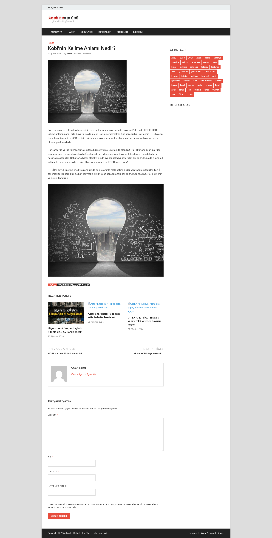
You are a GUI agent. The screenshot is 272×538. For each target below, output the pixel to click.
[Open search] (222, 32)
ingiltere (194, 76)
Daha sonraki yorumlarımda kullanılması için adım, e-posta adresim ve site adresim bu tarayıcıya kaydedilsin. (104, 506)
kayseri (187, 81)
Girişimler (104, 32)
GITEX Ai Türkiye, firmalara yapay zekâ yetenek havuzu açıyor (144, 321)
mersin (191, 85)
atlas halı (196, 62)
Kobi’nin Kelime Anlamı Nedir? (73, 285)
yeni (173, 94)
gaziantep (183, 71)
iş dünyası (175, 81)
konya (174, 85)
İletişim (138, 32)
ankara (185, 62)
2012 (173, 58)
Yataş (206, 90)
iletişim (184, 76)
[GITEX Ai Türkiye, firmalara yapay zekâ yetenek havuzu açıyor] (146, 308)
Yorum (53, 415)
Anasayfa (56, 32)
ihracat (174, 76)
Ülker (181, 94)
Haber (71, 32)
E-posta (53, 472)
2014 (190, 58)
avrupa (206, 62)
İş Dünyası (87, 32)
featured (215, 67)
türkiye (198, 90)
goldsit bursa (197, 71)
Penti (217, 85)
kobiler (218, 81)
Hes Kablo (210, 71)
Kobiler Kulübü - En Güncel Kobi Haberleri (86, 533)
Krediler (122, 32)
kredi (182, 85)
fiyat (173, 71)
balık (215, 62)
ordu (200, 85)
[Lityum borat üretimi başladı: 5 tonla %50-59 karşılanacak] (66, 314)
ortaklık (208, 85)
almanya (217, 58)
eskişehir (194, 67)
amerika (175, 62)
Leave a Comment (82, 54)
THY (189, 90)
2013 (182, 58)
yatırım (215, 90)
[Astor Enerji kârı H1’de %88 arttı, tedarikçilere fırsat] (106, 307)
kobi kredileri (206, 81)
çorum (190, 94)
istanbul (205, 76)
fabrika (204, 67)
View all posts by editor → (85, 374)
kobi (195, 81)
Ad (50, 457)
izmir (214, 76)
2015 (198, 58)
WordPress (206, 533)
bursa (173, 67)
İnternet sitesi (57, 486)
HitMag (220, 533)
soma (181, 90)
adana (207, 58)
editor (69, 54)
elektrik (183, 67)
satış (173, 90)
